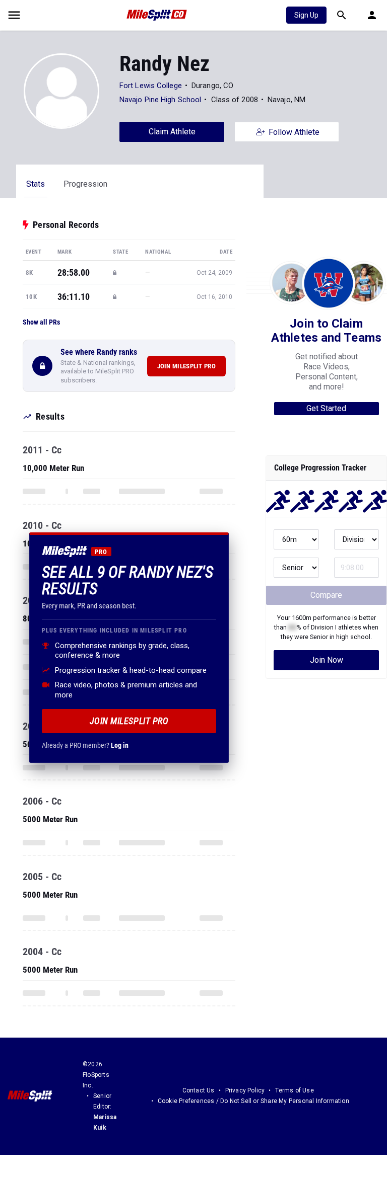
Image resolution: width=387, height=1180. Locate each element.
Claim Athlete (172, 131)
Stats (35, 184)
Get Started (326, 408)
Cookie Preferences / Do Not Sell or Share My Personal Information (253, 1101)
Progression (85, 184)
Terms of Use (294, 1090)
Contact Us (198, 1090)
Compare (326, 595)
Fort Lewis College (150, 85)
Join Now (326, 660)
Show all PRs (41, 322)
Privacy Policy (245, 1090)
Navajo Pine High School (160, 99)
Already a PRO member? (85, 745)
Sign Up (306, 15)
